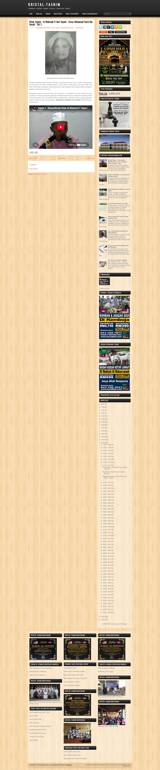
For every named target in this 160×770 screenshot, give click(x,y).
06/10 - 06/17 (107, 544)
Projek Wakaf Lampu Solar (72, 755)
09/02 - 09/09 (107, 509)
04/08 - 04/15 (107, 571)
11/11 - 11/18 (107, 465)
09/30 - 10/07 (107, 497)
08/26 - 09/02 (107, 512)
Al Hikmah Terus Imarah (105, 671)
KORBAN (48, 14)
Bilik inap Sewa (34, 723)
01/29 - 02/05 (107, 600)
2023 (103, 410)
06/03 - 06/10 (107, 547)
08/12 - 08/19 (107, 518)
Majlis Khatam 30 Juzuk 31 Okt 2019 (75, 678)
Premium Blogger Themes (124, 764)
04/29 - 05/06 (107, 562)
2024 (103, 407)
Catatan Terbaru (32, 158)
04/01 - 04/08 (107, 574)
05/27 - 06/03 (107, 550)
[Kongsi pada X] (34, 152)
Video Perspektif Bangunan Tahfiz (40, 726)
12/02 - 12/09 (107, 456)
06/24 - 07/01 (107, 538)
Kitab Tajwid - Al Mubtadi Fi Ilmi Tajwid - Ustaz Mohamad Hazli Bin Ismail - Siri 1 (61, 23)
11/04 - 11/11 (107, 482)
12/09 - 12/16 (107, 453)
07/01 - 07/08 (107, 535)
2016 (103, 431)
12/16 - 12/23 (107, 450)
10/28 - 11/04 (107, 485)
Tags (110, 32)
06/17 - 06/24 (107, 541)
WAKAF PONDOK (58, 14)
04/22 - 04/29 (107, 565)
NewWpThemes (95, 764)
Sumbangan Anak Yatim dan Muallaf (75, 758)
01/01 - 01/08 (107, 612)
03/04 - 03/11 (107, 586)
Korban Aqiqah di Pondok (72, 682)
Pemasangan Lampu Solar (72, 751)
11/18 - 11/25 (107, 462)
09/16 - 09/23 (107, 503)
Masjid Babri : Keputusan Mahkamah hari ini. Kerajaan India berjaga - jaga (117, 161)
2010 (103, 620)
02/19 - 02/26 (107, 592)
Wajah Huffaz (33, 740)
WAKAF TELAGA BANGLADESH (89, 14)
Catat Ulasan (33, 168)
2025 (103, 404)
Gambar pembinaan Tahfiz (37, 730)
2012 (103, 443)
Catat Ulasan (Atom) (40, 174)
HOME (30, 14)
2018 (103, 425)
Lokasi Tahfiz (33, 716)
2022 (103, 413)
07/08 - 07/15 (107, 532)
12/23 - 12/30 (107, 447)
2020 (103, 419)
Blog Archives (120, 32)
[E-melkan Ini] (30, 152)
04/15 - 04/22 (107, 568)
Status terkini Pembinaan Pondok (74, 671)
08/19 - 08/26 (107, 515)
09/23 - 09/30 (107, 500)
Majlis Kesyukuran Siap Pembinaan (40, 668)
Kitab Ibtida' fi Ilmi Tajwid (43, 27)
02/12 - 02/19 (107, 594)
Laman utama (61, 158)
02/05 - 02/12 (107, 598)
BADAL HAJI (39, 14)
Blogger (124, 624)
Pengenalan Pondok (70, 668)
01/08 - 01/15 (107, 609)
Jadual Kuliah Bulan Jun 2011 (118, 203)
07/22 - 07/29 (107, 527)
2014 (103, 437)
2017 (103, 428)
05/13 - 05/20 (107, 556)
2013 (103, 439)
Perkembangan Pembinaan (37, 671)
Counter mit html (104, 288)
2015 (103, 434)
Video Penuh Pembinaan (37, 675)
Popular (103, 32)
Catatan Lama (90, 158)
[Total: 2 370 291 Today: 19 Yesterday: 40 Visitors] (104, 287)
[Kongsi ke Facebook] (36, 152)
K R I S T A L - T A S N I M (44, 4)
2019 (103, 422)
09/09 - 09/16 (107, 506)
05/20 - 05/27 (107, 553)
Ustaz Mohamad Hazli (67, 27)
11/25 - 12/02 (107, 459)
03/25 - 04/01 (107, 577)
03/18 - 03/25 (107, 580)
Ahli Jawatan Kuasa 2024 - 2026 (39, 712)
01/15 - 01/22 (107, 606)
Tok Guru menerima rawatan (117, 260)
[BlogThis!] (32, 152)
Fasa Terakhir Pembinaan (72, 685)
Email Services (127, 766)
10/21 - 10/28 (107, 488)
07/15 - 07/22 (107, 530)
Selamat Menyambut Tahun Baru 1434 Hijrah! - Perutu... (115, 477)
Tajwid (53, 27)
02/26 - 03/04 (107, 589)
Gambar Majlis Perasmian (37, 733)
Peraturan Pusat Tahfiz (36, 736)
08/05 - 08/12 (107, 521)
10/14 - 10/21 (107, 491)
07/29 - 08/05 (107, 524)
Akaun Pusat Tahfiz (35, 719)
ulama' (58, 27)
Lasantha (113, 764)
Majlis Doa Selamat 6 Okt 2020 (73, 675)
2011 (103, 616)
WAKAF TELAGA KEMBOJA (72, 14)
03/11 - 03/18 (107, 583)
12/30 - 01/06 (107, 444)
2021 (103, 416)
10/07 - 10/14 (107, 494)
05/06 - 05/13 (107, 559)
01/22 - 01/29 (107, 603)
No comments (79, 27)
